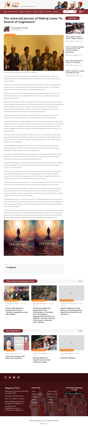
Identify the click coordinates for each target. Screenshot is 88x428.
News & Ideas (52, 391)
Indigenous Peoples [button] (25, 11)
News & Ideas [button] (13, 11)
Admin (81, 41)
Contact (55, 11)
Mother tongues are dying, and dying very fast (75, 71)
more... (81, 281)
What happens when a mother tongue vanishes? (74, 37)
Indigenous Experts (39, 11)
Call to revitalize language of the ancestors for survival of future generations (75, 49)
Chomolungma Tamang (19, 28)
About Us (51, 394)
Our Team (51, 397)
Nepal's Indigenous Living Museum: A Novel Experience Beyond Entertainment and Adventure (71, 311)
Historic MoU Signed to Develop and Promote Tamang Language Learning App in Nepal (16, 311)
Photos (34, 399)
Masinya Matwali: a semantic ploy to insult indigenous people (42, 360)
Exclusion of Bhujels (67, 358)
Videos (50, 399)
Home (5, 11)
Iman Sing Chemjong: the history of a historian (74, 61)
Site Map (34, 402)
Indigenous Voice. (40, 421)
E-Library (48, 11)
